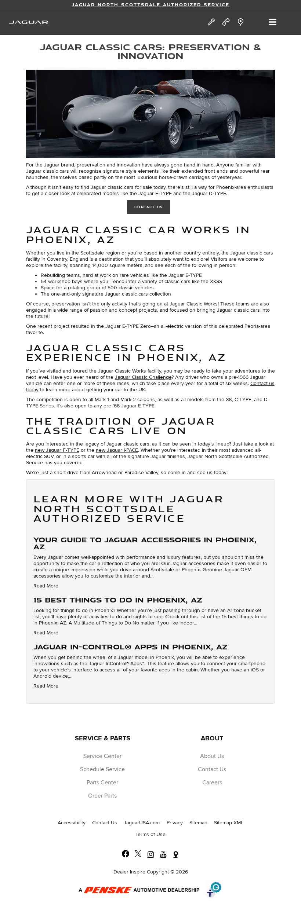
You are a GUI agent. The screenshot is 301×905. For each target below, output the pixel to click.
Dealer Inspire (129, 872)
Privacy (175, 823)
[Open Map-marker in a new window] (175, 854)
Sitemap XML (228, 823)
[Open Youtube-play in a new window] (162, 854)
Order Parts (102, 795)
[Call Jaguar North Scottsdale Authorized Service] (226, 22)
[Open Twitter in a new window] (138, 854)
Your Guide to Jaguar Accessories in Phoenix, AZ (145, 543)
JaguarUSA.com (142, 823)
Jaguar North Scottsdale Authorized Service (150, 4)
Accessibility (72, 823)
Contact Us (148, 207)
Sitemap (198, 823)
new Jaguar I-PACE (117, 450)
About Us (212, 756)
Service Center (102, 756)
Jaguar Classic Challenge (143, 377)
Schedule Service (102, 769)
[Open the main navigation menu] (272, 22)
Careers (212, 782)
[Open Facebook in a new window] (125, 854)
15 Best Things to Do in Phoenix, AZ (117, 599)
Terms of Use (150, 834)
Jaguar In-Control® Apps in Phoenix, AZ (130, 646)
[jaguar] (28, 22)
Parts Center (102, 782)
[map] (240, 22)
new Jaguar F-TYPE (57, 450)
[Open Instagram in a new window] (150, 854)
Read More (45, 586)
